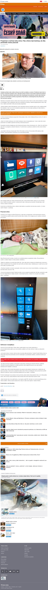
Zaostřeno (3, 46)
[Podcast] (1, 89)
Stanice (2, 551)
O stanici (32, 13)
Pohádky (17, 402)
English (19, 586)
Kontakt (26, 555)
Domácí (3, 13)
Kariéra (26, 553)
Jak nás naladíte (27, 548)
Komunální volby (4, 549)
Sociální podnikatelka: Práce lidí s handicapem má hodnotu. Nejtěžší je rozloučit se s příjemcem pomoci (22, 113)
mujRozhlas (3, 399)
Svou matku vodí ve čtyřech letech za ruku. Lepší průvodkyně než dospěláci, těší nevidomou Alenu (24, 360)
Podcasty (3, 562)
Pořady (14, 13)
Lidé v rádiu (27, 551)
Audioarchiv (40, 6)
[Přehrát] (2, 85)
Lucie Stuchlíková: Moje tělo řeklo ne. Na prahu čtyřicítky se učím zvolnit (24, 423)
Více (44, 13)
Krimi (11, 402)
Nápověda (26, 549)
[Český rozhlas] (4, 1)
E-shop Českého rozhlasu (8, 473)
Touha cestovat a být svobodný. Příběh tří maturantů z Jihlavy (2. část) (23, 412)
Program (35, 6)
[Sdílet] (3, 89)
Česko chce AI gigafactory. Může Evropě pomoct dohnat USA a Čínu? (23, 454)
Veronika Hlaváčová (20, 78)
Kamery (45, 6)
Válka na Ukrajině (4, 548)
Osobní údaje (8, 586)
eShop (2, 553)
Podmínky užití (14, 586)
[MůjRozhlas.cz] (2, 51)
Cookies (2, 586)
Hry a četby (4, 402)
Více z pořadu (5, 447)
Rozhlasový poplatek (28, 556)
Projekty (39, 13)
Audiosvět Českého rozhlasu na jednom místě (10, 407)
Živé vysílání (30, 402)
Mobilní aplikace (4, 564)
